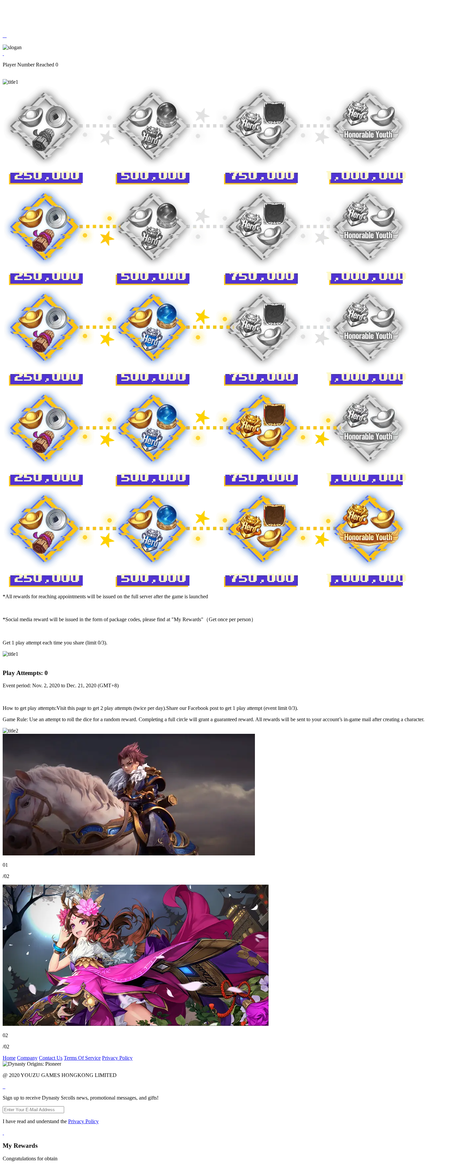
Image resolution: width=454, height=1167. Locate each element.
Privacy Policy (117, 1058)
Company (27, 1058)
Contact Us (50, 1058)
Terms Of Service (82, 1058)
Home (9, 1058)
